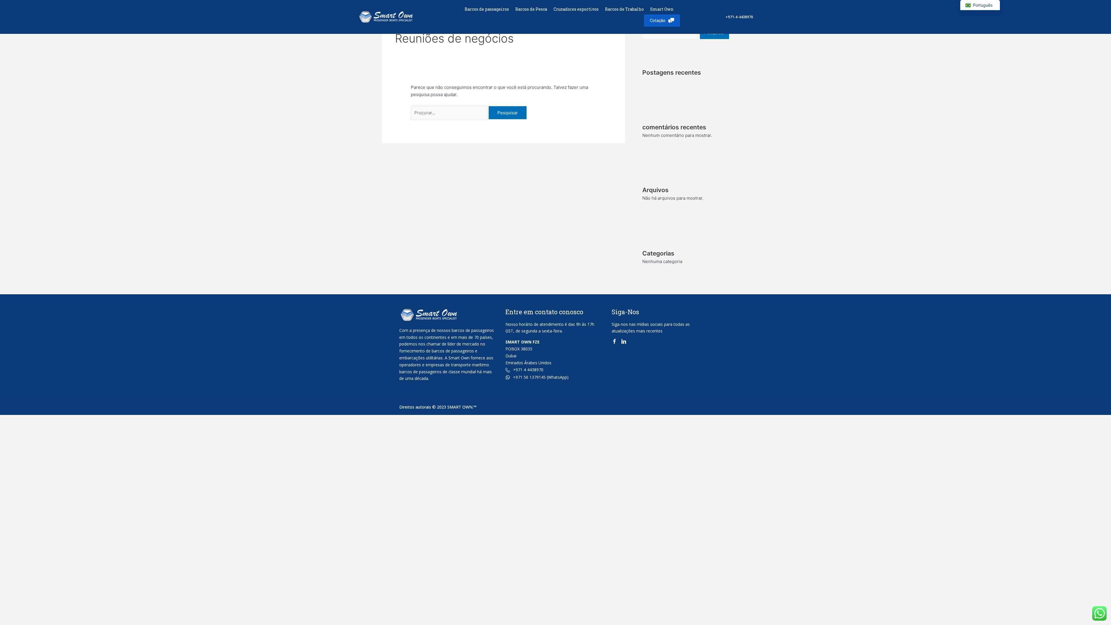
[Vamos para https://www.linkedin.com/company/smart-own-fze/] (623, 342)
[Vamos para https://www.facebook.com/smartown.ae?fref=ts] (614, 342)
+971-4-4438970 (739, 16)
